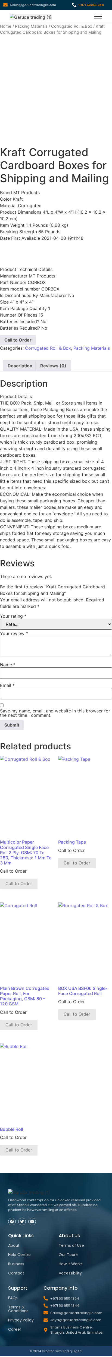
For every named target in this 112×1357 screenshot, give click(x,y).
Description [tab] (20, 365)
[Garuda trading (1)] (31, 17)
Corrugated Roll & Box (71, 26)
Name (7, 664)
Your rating (13, 616)
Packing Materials (31, 26)
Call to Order (18, 340)
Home (5, 26)
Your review (14, 633)
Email (7, 685)
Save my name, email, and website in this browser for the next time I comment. (55, 713)
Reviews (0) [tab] (53, 365)
